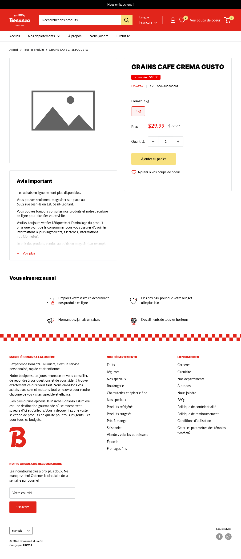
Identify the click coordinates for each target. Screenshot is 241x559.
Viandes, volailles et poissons (127, 435)
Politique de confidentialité (196, 407)
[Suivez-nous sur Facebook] (219, 536)
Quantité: (138, 141)
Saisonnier (114, 428)
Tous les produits (33, 49)
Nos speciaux (116, 379)
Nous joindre (99, 36)
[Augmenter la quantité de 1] (178, 141)
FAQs (181, 400)
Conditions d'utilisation (194, 421)
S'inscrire (22, 507)
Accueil (14, 36)
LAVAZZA (137, 86)
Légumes (113, 372)
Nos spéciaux (116, 400)
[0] (228, 20)
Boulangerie (115, 386)
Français (17, 530)
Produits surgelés (119, 414)
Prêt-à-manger (117, 421)
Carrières (183, 365)
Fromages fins (117, 448)
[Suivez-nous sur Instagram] (228, 536)
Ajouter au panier (153, 159)
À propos (74, 36)
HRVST (27, 545)
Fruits (111, 365)
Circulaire (123, 36)
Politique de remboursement (198, 414)
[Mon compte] (173, 20)
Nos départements (41, 36)
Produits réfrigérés (120, 407)
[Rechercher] (127, 20)
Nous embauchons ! (120, 4)
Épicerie (112, 442)
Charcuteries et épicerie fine (127, 393)
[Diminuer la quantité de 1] (153, 141)
